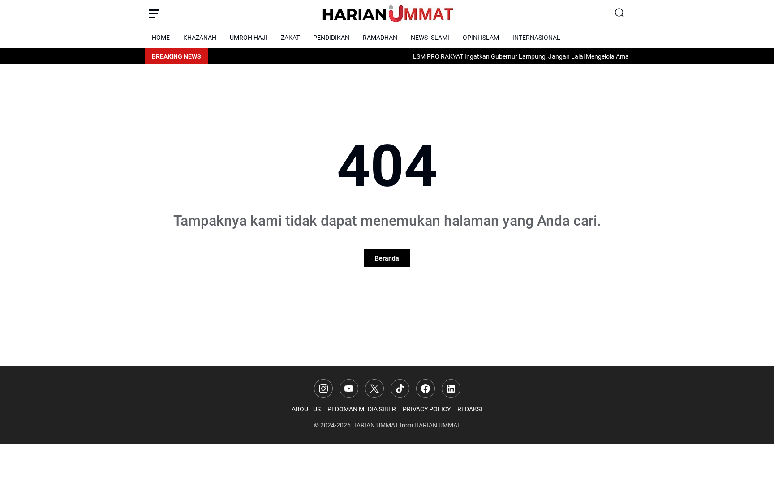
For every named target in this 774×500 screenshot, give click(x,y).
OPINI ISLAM (481, 37)
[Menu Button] (154, 13)
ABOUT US (306, 409)
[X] (374, 388)
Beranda (387, 258)
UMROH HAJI (248, 37)
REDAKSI (469, 409)
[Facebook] (425, 388)
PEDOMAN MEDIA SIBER (361, 409)
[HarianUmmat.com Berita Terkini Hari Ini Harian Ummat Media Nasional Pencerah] (387, 13)
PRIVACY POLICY (427, 409)
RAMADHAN (380, 37)
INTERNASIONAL (536, 37)
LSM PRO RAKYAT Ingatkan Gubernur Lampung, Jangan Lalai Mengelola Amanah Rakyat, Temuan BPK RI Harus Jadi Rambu (578, 56)
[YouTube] (349, 388)
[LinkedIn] (451, 388)
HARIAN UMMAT (375, 425)
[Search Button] (620, 13)
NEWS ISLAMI (430, 37)
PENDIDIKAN (331, 37)
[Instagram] (323, 388)
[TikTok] (400, 388)
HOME (161, 37)
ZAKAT (290, 37)
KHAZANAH (199, 37)
